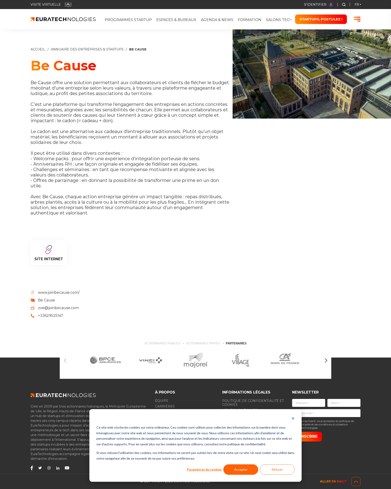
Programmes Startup (128, 20)
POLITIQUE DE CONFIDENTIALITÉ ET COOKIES (253, 403)
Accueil (38, 49)
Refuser (277, 469)
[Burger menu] (357, 19)
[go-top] (355, 481)
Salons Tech (279, 20)
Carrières (165, 406)
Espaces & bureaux (176, 20)
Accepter (241, 469)
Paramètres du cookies (204, 469)
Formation (249, 20)
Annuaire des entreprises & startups (87, 49)
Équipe (161, 401)
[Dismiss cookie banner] (293, 419)
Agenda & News (217, 20)
